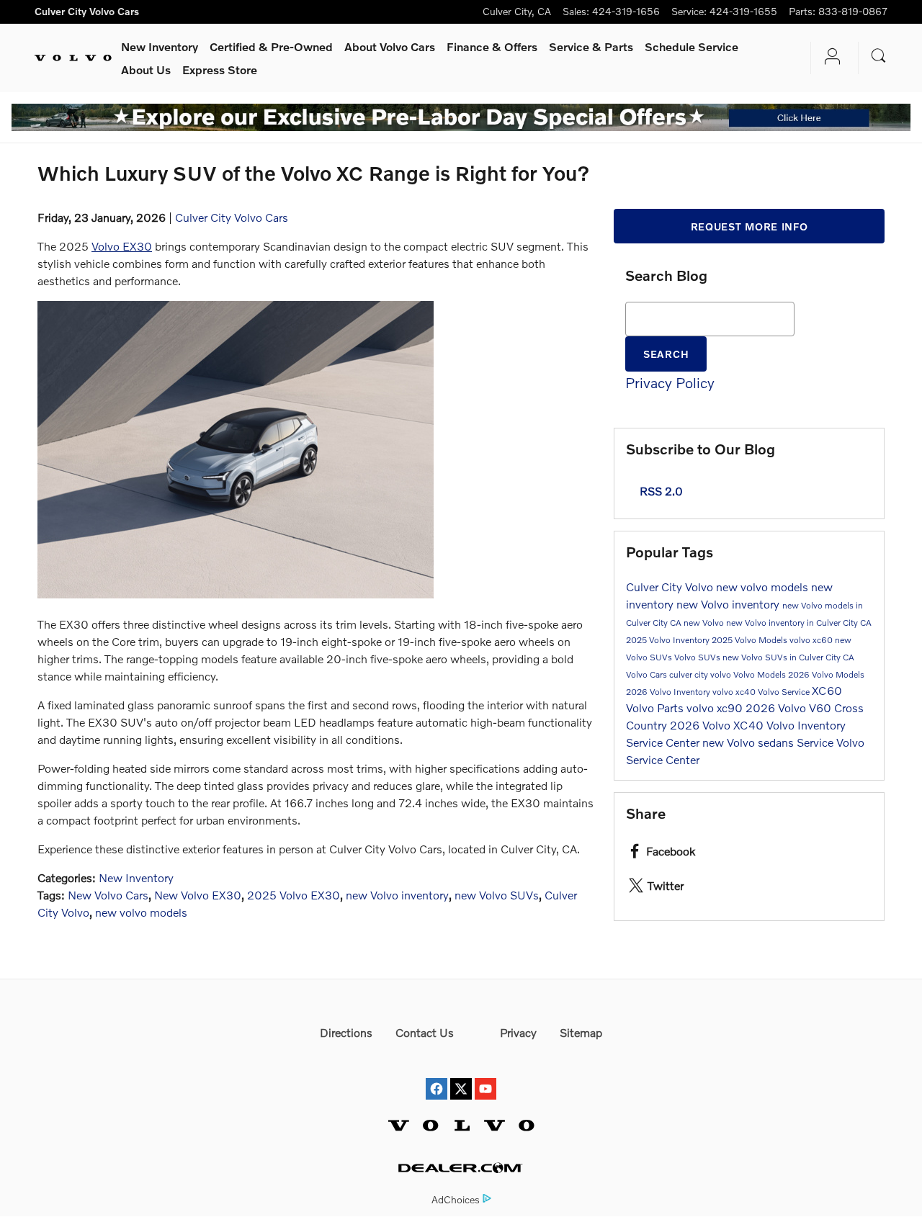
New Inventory (159, 46)
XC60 (827, 690)
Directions (346, 1032)
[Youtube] (485, 1075)
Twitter (666, 885)
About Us (146, 69)
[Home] (73, 58)
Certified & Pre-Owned (271, 46)
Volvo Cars (647, 674)
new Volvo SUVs (497, 895)
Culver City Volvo (671, 586)
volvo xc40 (735, 691)
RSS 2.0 (660, 491)
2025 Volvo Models (750, 639)
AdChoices (455, 1199)
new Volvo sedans (749, 742)
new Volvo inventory (397, 895)
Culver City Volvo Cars (231, 217)
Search (666, 354)
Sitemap (581, 1032)
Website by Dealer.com (461, 1167)
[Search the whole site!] (878, 56)
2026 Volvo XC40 (718, 725)
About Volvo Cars (389, 46)
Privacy (518, 1032)
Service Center (664, 742)
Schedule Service (691, 46)
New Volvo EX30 (197, 895)
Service (591, 46)
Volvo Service (785, 691)
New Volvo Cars (108, 895)
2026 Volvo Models (826, 674)
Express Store (219, 69)
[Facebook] (436, 1075)
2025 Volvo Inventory (669, 639)
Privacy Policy (670, 382)
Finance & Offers (492, 46)
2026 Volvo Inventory (669, 691)
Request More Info (749, 226)
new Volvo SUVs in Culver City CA (788, 657)
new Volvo (705, 622)
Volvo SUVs (698, 657)
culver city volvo (701, 674)
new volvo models (141, 912)
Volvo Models (760, 674)
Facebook (670, 851)
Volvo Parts (656, 707)
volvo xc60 (812, 639)
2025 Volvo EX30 (293, 895)
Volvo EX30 (121, 246)
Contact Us (424, 1032)
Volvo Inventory (806, 725)
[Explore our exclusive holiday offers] (461, 117)
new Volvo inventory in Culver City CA (799, 622)
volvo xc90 (716, 707)
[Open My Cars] (828, 58)
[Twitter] (461, 1075)
